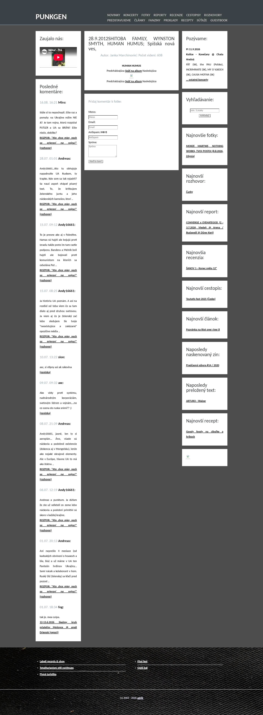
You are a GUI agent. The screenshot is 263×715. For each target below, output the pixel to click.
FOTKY (145, 15)
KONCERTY (130, 15)
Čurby (189, 192)
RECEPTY (187, 20)
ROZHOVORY (213, 15)
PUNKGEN (51, 17)
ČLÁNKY (139, 20)
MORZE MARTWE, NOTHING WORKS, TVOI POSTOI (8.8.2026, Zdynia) (204, 151)
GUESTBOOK (218, 20)
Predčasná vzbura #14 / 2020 (202, 365)
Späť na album (133, 71)
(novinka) (45, 372)
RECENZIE (176, 15)
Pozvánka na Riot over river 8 (203, 329)
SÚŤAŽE (202, 20)
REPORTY (160, 15)
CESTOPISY (193, 15)
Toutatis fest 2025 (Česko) (200, 299)
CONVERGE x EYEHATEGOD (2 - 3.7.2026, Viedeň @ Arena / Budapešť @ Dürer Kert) (204, 227)
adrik (140, 698)
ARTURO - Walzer (196, 401)
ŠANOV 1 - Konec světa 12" (201, 268)
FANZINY (154, 20)
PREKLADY (171, 20)
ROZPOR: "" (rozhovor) (58, 143)
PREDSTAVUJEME (119, 20)
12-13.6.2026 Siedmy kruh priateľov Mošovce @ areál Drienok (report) (58, 627)
